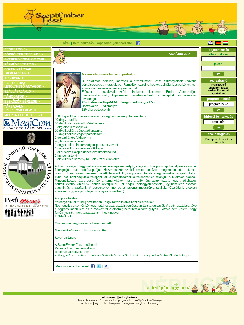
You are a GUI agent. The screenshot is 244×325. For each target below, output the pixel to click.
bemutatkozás (83, 43)
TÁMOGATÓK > (15, 96)
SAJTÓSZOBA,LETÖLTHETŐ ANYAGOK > (24, 84)
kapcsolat (104, 43)
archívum (86, 303)
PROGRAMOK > (16, 49)
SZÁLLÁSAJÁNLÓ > (19, 91)
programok (124, 300)
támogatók (128, 303)
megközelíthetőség (147, 303)
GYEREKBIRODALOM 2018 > (25, 59)
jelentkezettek (123, 43)
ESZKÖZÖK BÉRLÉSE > (22, 101)
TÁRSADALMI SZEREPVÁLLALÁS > (20, 108)
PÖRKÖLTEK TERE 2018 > (23, 54)
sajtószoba (101, 303)
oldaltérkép (109, 297)
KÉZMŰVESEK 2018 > (20, 64)
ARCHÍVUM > (14, 78)
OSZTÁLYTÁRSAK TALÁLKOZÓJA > (17, 71)
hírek (66, 43)
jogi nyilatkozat (128, 297)
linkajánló (114, 303)
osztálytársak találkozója (147, 300)
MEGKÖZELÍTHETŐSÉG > (23, 115)
